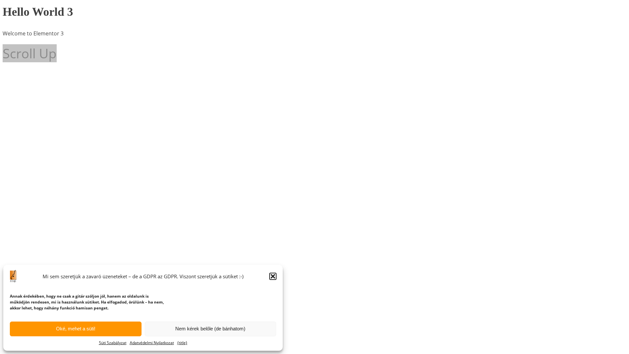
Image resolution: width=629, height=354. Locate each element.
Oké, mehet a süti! (75, 328)
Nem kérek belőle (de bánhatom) (210, 328)
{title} (182, 342)
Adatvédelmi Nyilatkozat (152, 342)
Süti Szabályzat (112, 342)
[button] (273, 276)
